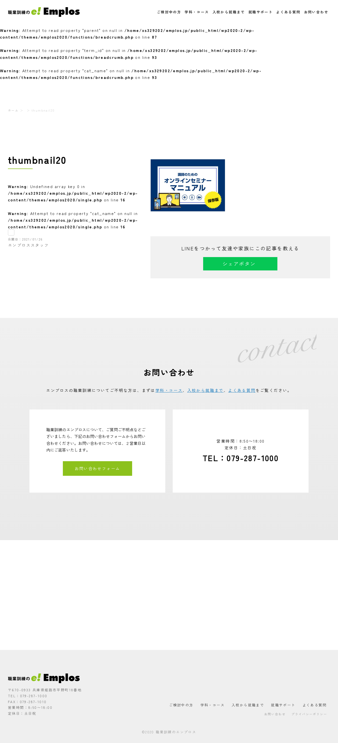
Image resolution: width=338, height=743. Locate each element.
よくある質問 (288, 11)
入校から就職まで (229, 11)
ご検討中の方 (169, 11)
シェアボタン (239, 263)
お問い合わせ (316, 11)
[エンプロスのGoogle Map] (169, 595)
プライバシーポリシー (309, 714)
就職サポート (260, 11)
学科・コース (197, 11)
